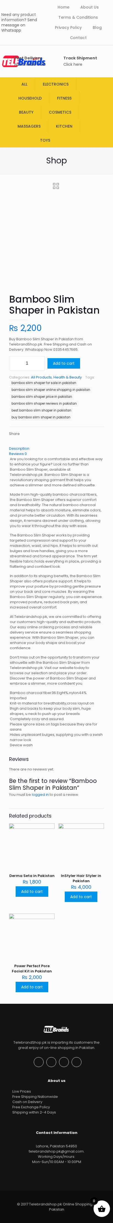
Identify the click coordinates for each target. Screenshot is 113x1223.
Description (19, 448)
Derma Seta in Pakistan (32, 875)
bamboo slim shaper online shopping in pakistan (51, 390)
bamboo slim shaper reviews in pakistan (44, 403)
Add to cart (64, 363)
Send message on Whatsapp (19, 25)
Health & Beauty (67, 377)
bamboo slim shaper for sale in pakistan (44, 383)
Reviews (18, 453)
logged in (40, 794)
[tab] (56, 448)
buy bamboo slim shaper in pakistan (41, 417)
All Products (41, 377)
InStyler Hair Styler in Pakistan (81, 878)
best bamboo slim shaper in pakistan (41, 410)
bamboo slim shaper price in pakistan (42, 396)
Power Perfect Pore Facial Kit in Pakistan (32, 968)
